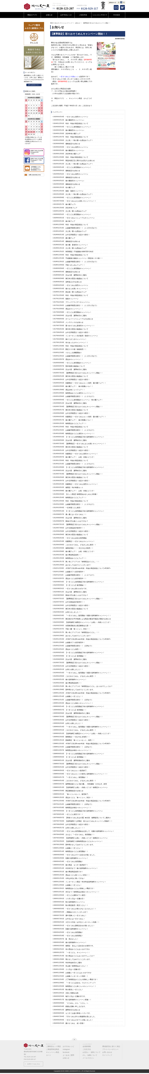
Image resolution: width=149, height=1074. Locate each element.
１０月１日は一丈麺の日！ (75, 898)
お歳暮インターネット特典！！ (76, 976)
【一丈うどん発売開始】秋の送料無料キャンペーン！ (84, 437)
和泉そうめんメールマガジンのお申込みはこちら (34, 85)
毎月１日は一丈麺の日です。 (76, 996)
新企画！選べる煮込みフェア (76, 292)
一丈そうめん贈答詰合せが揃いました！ (80, 925)
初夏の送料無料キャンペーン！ (76, 858)
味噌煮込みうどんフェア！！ (76, 423)
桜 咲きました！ (71, 939)
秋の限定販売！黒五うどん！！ (76, 905)
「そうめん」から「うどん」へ (76, 1003)
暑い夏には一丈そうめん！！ (76, 514)
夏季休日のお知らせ (72, 1010)
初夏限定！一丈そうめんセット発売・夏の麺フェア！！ (85, 383)
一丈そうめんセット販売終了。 (76, 770)
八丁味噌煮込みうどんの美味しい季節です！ (81, 979)
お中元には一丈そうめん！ (75, 919)
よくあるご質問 (68, 1055)
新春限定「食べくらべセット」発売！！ (80, 740)
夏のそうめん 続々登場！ (75, 1023)
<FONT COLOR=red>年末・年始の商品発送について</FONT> (88, 568)
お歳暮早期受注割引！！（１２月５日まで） (81, 228)
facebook (66, 1052)
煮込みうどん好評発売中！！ (76, 578)
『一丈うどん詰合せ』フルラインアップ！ (80, 983)
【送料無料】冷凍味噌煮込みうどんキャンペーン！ (84, 841)
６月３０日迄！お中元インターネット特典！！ (82, 922)
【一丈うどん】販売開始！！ (76, 585)
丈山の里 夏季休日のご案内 (76, 275)
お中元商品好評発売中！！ (75, 528)
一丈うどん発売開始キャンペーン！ (78, 127)
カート (48, 1055)
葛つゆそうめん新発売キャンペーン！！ (80, 326)
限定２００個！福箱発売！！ (76, 349)
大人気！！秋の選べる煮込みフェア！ (79, 140)
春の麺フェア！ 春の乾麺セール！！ (79, 386)
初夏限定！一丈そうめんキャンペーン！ (80, 541)
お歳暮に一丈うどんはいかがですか (78, 973)
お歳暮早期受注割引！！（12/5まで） (79, 804)
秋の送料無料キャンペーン (75, 902)
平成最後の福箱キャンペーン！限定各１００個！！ (84, 258)
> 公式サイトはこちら (32, 1064)
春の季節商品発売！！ (73, 555)
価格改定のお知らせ (72, 144)
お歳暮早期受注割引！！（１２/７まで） (80, 575)
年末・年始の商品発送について (76, 123)
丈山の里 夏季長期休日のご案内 (77, 713)
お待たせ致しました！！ (74, 669)
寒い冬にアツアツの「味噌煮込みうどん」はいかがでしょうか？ (89, 686)
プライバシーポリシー (110, 1049)
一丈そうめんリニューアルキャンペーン (80, 218)
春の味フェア (70, 221)
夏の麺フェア (70, 238)
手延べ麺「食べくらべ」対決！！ (77, 629)
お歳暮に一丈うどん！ (73, 885)
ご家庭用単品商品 (52, 1049)
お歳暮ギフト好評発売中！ (75, 572)
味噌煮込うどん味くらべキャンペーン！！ (80, 986)
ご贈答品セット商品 (53, 1046)
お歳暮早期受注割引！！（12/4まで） (79, 747)
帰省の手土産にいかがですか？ (76, 521)
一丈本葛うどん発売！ (73, 507)
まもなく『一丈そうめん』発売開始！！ (80, 834)
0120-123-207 (65, 8)
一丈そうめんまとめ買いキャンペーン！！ (80, 201)
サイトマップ (107, 1055)
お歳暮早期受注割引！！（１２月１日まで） (81, 305)
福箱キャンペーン (71, 299)
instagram (66, 1049)
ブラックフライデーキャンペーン (77, 302)
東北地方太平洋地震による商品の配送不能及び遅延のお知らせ (88, 619)
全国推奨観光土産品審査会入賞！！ (78, 625)
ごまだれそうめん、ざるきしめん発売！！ (80, 545)
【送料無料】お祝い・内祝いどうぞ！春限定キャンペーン (86, 787)
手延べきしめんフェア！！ (75, 265)
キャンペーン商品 (52, 1052)
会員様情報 (87, 1046)
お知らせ (49, 15)
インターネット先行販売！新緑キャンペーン (81, 336)
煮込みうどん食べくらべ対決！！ (77, 875)
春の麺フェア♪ (70, 204)
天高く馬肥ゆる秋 (71, 993)
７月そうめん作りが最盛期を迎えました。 (80, 1016)
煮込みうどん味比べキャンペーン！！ (79, 703)
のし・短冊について (90, 1055)
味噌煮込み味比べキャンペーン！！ (78, 750)
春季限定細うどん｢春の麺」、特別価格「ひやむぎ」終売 (86, 784)
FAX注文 (116, 15)
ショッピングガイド (100, 15)
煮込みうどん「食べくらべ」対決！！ (79, 797)
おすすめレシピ (66, 15)
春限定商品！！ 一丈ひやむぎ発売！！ (79, 548)
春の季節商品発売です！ (74, 872)
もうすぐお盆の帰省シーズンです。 (78, 1013)
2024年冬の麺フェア (72, 133)
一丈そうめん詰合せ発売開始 (76, 538)
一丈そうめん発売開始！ (74, 861)
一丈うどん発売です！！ (74, 814)
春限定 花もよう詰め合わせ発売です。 (80, 946)
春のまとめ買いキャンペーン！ (76, 288)
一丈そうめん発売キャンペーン (76, 117)
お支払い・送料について (91, 1052)
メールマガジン (88, 1058)
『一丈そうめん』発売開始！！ (76, 777)
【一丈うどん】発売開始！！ (76, 656)
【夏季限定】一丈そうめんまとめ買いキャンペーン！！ (85, 443)
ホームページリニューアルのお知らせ (79, 319)
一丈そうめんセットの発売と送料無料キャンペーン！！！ (86, 774)
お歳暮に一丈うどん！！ (74, 696)
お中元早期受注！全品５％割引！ (77, 235)
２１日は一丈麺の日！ (73, 969)
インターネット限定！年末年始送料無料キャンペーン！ (85, 882)
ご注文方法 (83, 15)
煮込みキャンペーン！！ (74, 309)
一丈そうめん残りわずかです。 (76, 588)
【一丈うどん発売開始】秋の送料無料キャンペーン (84, 811)
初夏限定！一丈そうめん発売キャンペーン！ (81, 454)
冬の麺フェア (70, 187)
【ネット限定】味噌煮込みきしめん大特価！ (81, 494)
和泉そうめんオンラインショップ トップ (61, 23)
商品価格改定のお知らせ (74, 791)
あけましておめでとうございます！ (78, 565)
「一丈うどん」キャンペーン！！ (77, 952)
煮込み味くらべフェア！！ (75, 390)
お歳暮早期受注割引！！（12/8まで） (79, 646)
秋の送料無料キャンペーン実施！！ (78, 1000)
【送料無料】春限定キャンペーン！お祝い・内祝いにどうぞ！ (88, 622)
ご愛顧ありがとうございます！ (76, 912)
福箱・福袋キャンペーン (74, 191)
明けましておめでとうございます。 (78, 959)
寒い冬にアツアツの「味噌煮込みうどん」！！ (82, 561)
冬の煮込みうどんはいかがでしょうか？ (80, 956)
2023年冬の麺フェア (72, 154)
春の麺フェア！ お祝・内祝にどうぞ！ (80, 457)
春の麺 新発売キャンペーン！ (76, 245)
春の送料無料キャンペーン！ (76, 679)
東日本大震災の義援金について (76, 278)
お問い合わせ (107, 1052)
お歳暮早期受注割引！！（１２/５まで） (80, 430)
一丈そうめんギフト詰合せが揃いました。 (80, 855)
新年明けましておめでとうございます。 (80, 689)
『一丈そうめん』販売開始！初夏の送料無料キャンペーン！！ (88, 615)
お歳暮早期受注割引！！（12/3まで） (79, 700)
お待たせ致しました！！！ (75, 828)
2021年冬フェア (71, 208)
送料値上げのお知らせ (73, 282)
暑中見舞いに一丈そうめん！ (76, 915)
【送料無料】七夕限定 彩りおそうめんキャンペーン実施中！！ (89, 821)
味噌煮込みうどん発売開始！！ (76, 851)
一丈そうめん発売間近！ (74, 936)
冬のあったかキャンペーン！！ (76, 342)
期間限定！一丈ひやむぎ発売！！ (77, 737)
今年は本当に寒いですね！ (75, 878)
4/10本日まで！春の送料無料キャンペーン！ (81, 868)
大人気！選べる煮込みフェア (76, 211)
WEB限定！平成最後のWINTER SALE (79, 251)
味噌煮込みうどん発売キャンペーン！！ (80, 393)
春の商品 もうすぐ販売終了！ (76, 865)
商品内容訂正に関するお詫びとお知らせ (80, 160)
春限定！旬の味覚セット (74, 487)
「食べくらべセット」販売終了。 (77, 794)
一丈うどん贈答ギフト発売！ (76, 895)
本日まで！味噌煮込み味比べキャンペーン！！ (82, 892)
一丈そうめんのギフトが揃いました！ (79, 1020)
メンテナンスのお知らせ (74, 322)
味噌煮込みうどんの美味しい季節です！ (80, 888)
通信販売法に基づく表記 (111, 1046)
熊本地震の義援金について (75, 366)
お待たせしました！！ (73, 612)
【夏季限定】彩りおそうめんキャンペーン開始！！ (84, 373)
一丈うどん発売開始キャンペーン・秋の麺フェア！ (84, 400)
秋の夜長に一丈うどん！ (74, 989)
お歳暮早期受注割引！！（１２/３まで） (80, 396)
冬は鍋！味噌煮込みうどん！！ (76, 966)
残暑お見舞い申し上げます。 (76, 1006)
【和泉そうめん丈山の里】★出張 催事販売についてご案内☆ (88, 818)
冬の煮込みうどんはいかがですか (77, 949)
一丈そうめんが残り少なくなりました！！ (80, 909)
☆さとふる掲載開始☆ (73, 352)
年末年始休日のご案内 (73, 962)
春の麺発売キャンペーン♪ (74, 120)
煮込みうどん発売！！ (73, 649)
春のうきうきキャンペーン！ (76, 339)
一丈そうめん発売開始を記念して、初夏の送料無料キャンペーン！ (89, 831)
